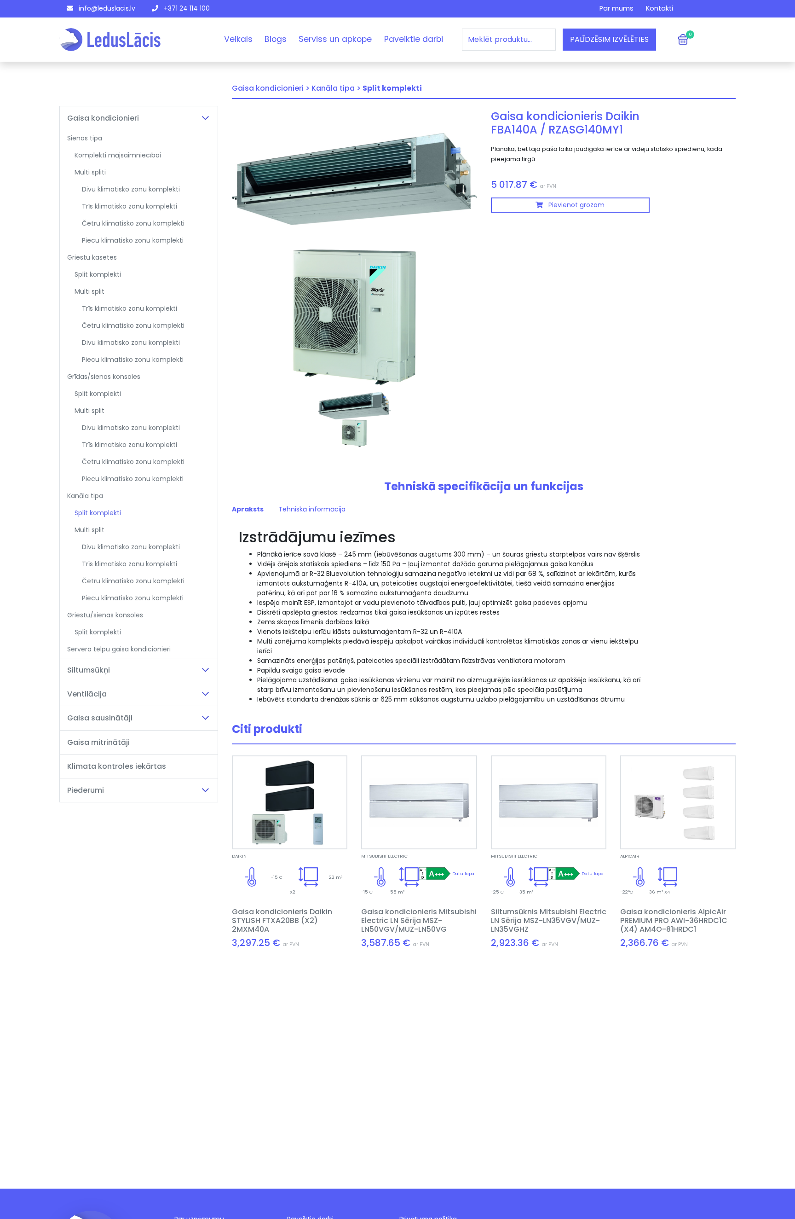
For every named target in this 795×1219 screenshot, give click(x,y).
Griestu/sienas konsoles (105, 615)
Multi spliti (90, 172)
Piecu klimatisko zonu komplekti (133, 240)
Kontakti (659, 8)
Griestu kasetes (92, 257)
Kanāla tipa (85, 495)
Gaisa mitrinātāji (98, 742)
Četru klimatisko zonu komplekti (133, 223)
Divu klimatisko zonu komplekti (131, 189)
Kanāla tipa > (336, 88)
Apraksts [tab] (248, 509)
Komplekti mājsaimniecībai (118, 155)
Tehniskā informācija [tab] (312, 509)
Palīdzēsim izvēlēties (609, 39)
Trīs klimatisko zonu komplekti (129, 206)
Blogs (276, 39)
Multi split (89, 291)
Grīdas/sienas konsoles (103, 376)
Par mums (616, 8)
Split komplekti (98, 274)
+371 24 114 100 (186, 8)
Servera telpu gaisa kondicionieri (119, 649)
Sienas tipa (84, 138)
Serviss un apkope (335, 39)
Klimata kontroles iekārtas (116, 766)
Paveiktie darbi (413, 39)
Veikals (238, 39)
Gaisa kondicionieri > (271, 88)
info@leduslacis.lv (106, 8)
